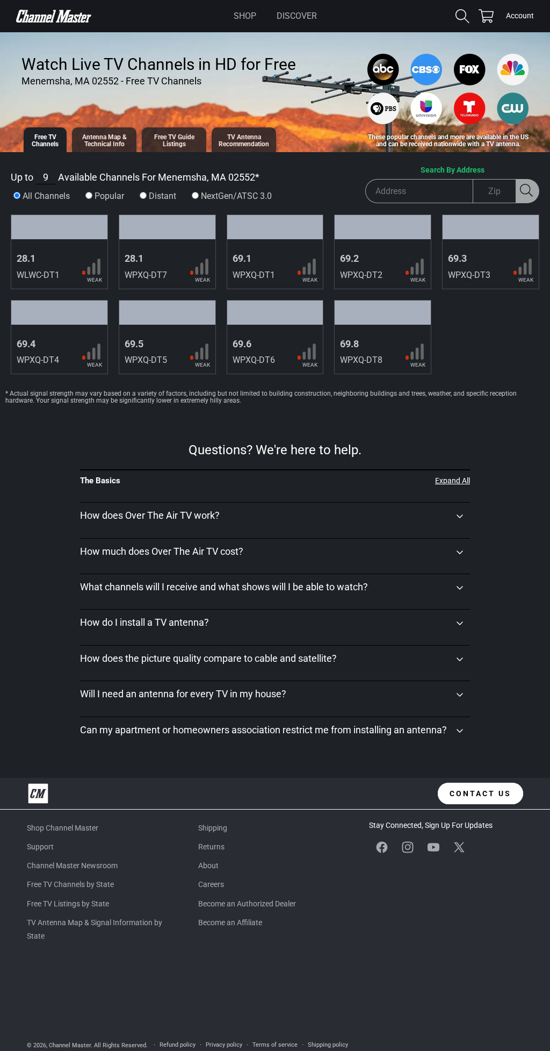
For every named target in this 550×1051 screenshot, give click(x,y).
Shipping (212, 828)
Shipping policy (328, 1044)
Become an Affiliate (230, 922)
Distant (162, 196)
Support (40, 846)
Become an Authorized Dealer (247, 903)
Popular (109, 196)
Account (520, 17)
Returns (211, 846)
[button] (245, 16)
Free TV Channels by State (70, 884)
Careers (211, 884)
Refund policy (178, 1044)
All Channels (46, 196)
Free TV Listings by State (68, 903)
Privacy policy (224, 1044)
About (208, 865)
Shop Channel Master (62, 828)
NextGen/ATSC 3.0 (236, 196)
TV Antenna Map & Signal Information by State (94, 929)
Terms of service (275, 1044)
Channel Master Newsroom (72, 865)
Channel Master (70, 1045)
